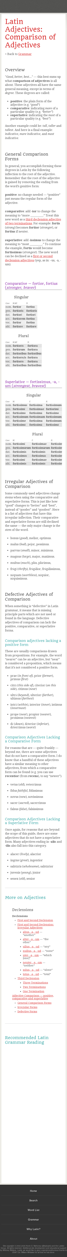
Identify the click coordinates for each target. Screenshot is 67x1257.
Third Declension (28, 978)
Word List (33, 1210)
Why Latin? (34, 1229)
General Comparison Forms (34, 1002)
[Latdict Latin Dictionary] (55, 6)
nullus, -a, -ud (32, 950)
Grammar (25, 54)
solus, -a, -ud (31, 969)
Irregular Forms (27, 1007)
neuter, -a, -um (32, 962)
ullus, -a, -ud (31, 946)
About (33, 1238)
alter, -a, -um (31, 939)
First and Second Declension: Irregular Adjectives (36, 926)
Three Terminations (35, 982)
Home (33, 1191)
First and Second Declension (35, 920)
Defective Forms (27, 1011)
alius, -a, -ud (31, 932)
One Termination (33, 991)
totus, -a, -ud (31, 974)
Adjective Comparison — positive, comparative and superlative (33, 997)
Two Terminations (34, 987)
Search (33, 1200)
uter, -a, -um (31, 955)
